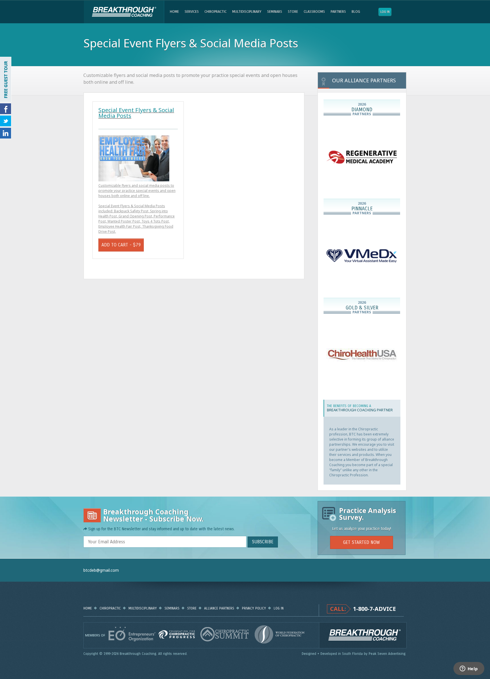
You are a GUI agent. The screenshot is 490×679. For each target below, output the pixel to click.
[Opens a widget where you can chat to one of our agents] (468, 669)
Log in (385, 12)
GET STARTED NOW (361, 542)
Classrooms (314, 11)
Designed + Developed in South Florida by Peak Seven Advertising (354, 654)
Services (192, 11)
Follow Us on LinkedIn (5, 133)
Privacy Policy (254, 608)
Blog (356, 11)
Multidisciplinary (246, 11)
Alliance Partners (219, 608)
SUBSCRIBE (262, 541)
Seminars (274, 11)
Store (293, 11)
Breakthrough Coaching (124, 12)
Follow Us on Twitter (5, 121)
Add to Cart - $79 (121, 245)
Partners (338, 11)
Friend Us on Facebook (5, 108)
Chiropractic (215, 11)
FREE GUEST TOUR (5, 79)
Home (174, 11)
